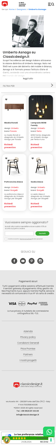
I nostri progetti (28, 360)
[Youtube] (23, 263)
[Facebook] (14, 263)
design (11, 128)
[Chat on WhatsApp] (49, 432)
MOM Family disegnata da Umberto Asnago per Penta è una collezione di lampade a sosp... (40, 137)
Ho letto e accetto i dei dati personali (25, 239)
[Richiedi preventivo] (14, 107)
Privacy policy (28, 337)
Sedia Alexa (37, 181)
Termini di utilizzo (25, 239)
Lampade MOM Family (38, 124)
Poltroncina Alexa (13, 181)
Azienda (28, 331)
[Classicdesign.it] (5, 4)
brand (10, 131)
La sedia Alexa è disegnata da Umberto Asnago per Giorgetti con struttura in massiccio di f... (40, 196)
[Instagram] (40, 263)
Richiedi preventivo (10, 146)
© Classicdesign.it (28, 385)
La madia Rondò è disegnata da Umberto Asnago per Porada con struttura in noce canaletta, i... (14, 137)
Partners (28, 354)
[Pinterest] (31, 263)
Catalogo (51, 4)
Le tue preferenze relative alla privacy (31, 435)
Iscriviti (42, 233)
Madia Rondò (11, 122)
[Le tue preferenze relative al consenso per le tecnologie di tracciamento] (51, 440)
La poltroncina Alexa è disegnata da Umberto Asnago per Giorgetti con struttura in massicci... (14, 196)
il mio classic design (22, 4)
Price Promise (28, 348)
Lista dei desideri (7, 99)
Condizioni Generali (28, 343)
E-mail (20, 233)
